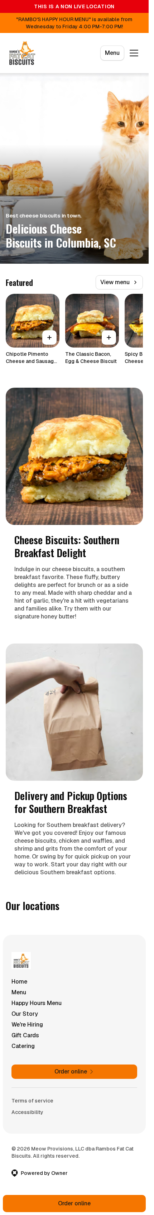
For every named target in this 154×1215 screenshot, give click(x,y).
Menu (112, 53)
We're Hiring (27, 1024)
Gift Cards (25, 1035)
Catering (23, 1046)
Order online (74, 1203)
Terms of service (32, 1100)
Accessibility (27, 1112)
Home (19, 981)
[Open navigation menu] (134, 53)
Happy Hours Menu (36, 1003)
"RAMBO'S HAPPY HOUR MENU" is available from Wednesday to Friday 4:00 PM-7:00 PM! (74, 23)
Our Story (24, 1014)
